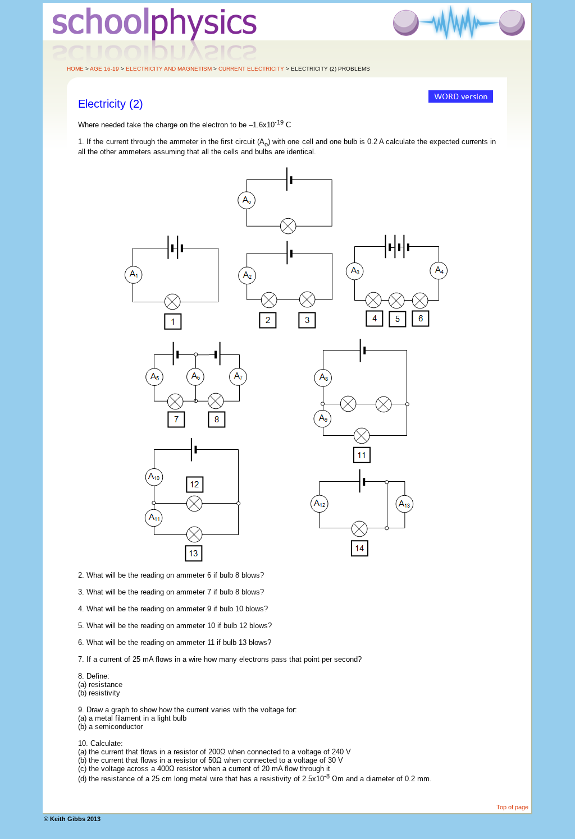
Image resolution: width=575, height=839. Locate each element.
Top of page (512, 807)
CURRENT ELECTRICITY (251, 69)
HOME (75, 69)
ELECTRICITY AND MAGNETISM (169, 69)
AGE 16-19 (104, 69)
